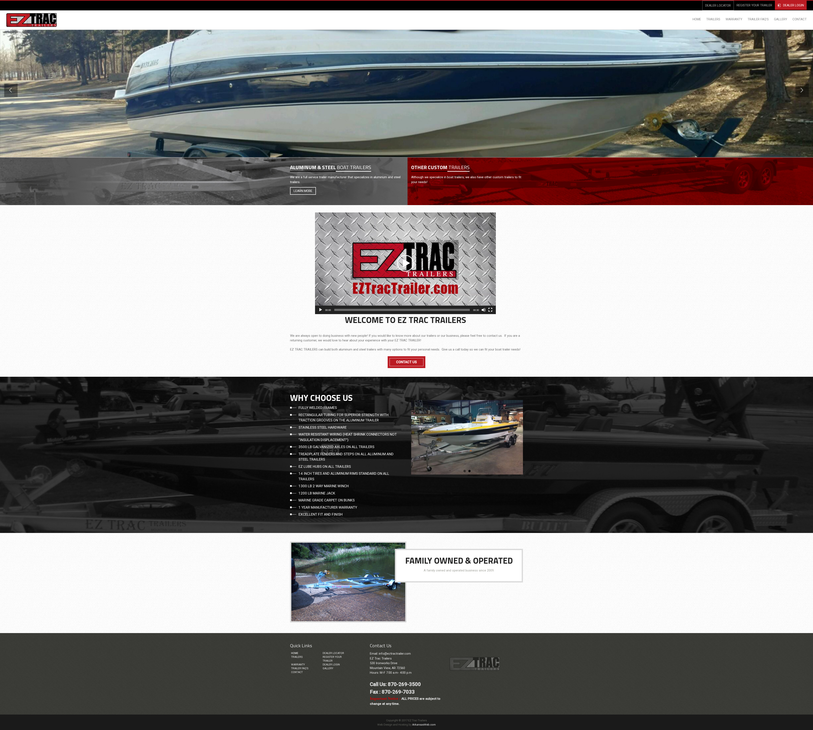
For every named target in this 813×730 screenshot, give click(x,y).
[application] (405, 263)
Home (294, 653)
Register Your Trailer (332, 658)
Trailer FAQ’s (299, 668)
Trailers (297, 656)
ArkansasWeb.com (424, 724)
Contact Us (406, 362)
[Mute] (483, 310)
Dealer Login (331, 664)
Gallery (328, 668)
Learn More (303, 191)
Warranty (298, 664)
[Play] (320, 310)
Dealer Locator (333, 653)
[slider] (402, 310)
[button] (405, 263)
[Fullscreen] (490, 310)
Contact (297, 672)
